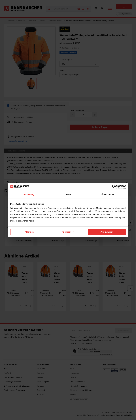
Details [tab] (68, 194)
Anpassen (66, 232)
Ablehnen (29, 232)
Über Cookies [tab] (107, 194)
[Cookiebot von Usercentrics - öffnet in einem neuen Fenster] (114, 187)
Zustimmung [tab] (28, 194)
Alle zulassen (107, 232)
